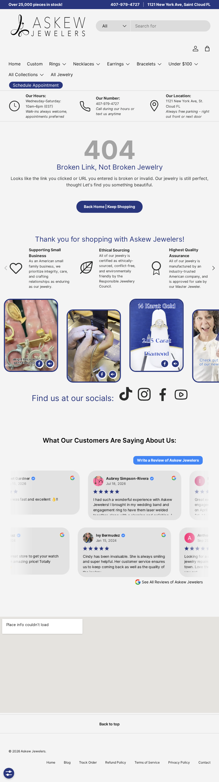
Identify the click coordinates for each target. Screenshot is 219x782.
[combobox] (153, 26)
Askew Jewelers (33, 751)
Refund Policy (115, 762)
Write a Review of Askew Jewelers (168, 460)
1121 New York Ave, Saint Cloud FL (178, 4)
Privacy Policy (179, 762)
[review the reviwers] (70, 479)
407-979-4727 (125, 4)
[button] (207, 48)
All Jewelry (62, 74)
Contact (204, 762)
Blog (67, 762)
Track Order (88, 762)
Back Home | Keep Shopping (109, 206)
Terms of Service (147, 762)
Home (15, 63)
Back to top (109, 724)
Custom (35, 63)
